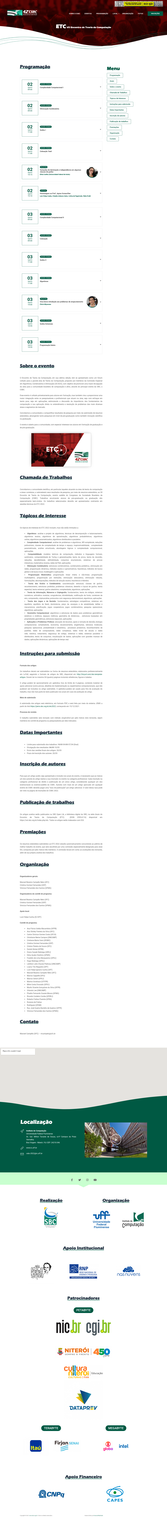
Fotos (140, 13)
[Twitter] (79, 1179)
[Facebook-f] (72, 1179)
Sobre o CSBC (74, 13)
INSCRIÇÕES (155, 13)
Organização (127, 13)
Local (115, 13)
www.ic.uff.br (31, 1148)
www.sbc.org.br (33, 1515)
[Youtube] (95, 1179)
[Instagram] (87, 1179)
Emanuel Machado (98, 1515)
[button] (61, 450)
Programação (102, 13)
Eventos (88, 13)
